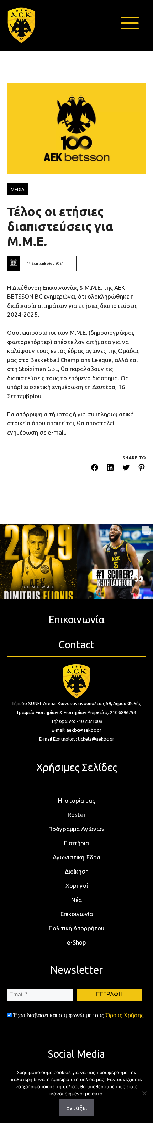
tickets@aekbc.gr (96, 738)
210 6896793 (123, 712)
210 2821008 (89, 721)
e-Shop (76, 942)
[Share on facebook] (94, 468)
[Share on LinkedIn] (110, 468)
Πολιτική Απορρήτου (76, 928)
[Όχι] (144, 1093)
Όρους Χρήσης (125, 1015)
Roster (77, 814)
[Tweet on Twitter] (126, 468)
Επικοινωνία (76, 914)
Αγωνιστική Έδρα (76, 857)
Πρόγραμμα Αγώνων (76, 828)
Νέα (76, 899)
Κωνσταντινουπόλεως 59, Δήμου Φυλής (99, 703)
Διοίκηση (77, 871)
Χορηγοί (76, 885)
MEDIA (18, 189)
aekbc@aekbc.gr (84, 730)
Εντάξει (76, 1107)
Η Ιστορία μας (76, 800)
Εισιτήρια (76, 843)
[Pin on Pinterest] (141, 468)
